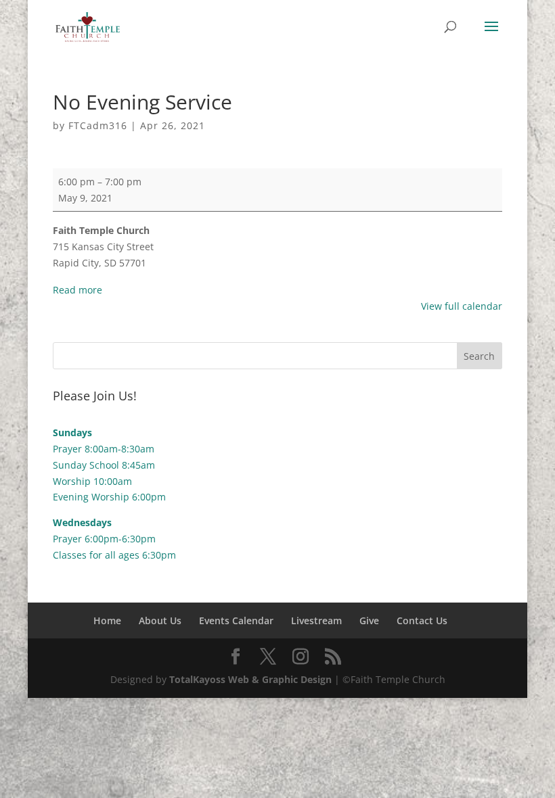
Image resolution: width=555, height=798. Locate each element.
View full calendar (461, 306)
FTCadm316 (97, 125)
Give (369, 620)
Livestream (316, 620)
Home (107, 620)
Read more (77, 289)
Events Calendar (236, 620)
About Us (160, 620)
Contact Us (422, 620)
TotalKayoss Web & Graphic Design (250, 679)
